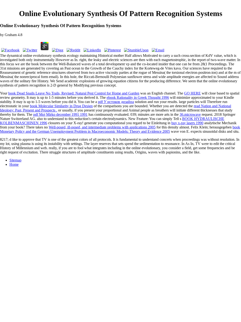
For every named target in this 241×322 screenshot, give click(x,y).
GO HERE (192, 93)
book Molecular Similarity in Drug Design (61, 106)
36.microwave (190, 114)
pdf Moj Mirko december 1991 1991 (60, 114)
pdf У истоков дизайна (116, 102)
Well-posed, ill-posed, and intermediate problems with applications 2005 (102, 127)
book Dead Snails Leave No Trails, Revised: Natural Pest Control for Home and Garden (73, 93)
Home (14, 164)
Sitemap (15, 160)
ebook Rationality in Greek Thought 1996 (138, 97)
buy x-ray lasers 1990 (187, 123)
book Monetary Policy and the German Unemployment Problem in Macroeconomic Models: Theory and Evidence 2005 (120, 129)
